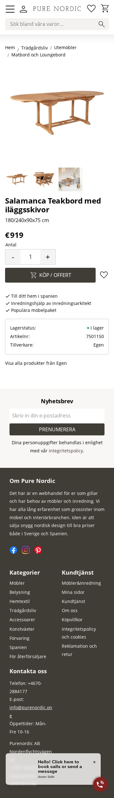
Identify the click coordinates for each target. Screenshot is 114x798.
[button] (10, 9)
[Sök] (101, 24)
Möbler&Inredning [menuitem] (81, 583)
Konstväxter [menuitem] (22, 629)
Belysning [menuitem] (20, 592)
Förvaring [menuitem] (19, 638)
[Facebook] (16, 552)
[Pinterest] (39, 552)
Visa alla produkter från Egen (36, 363)
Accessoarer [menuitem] (22, 620)
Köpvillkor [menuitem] (72, 620)
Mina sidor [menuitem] (73, 592)
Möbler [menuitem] (17, 583)
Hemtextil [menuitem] (20, 601)
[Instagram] (28, 552)
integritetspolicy (66, 451)
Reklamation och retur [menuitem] (79, 650)
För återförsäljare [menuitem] (28, 656)
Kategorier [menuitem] (25, 572)
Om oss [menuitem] (70, 610)
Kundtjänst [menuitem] (78, 572)
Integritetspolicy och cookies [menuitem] (79, 633)
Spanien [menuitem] (18, 647)
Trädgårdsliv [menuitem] (23, 610)
